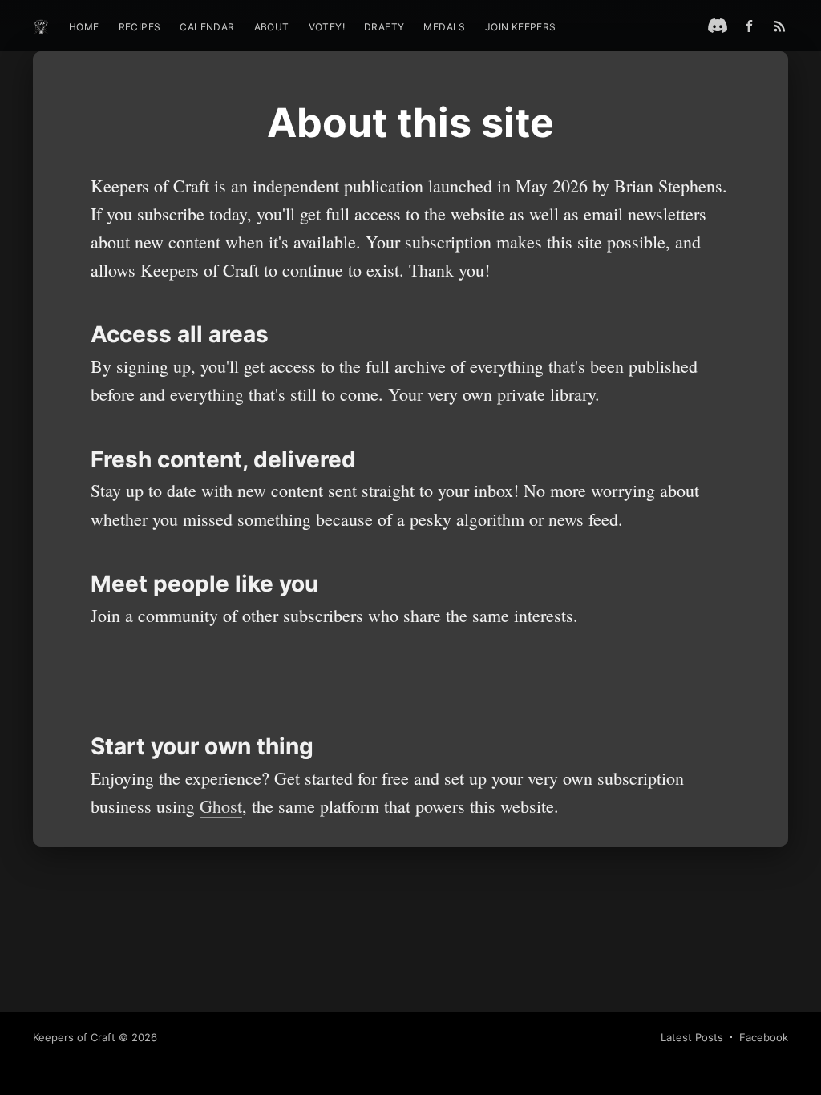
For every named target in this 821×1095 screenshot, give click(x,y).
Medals (444, 27)
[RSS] (779, 25)
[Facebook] (753, 26)
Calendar (207, 27)
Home (84, 27)
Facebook (763, 1037)
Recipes (140, 27)
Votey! (327, 27)
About (271, 27)
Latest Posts (692, 1037)
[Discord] (717, 25)
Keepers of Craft (74, 1037)
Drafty (384, 27)
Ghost (221, 806)
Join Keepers (520, 27)
